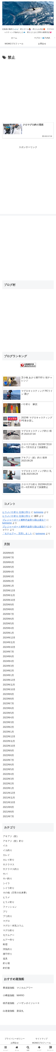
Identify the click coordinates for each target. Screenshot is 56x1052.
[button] (50, 619)
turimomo (38, 512)
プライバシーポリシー (15, 1039)
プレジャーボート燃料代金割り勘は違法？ (24, 520)
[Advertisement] (28, 90)
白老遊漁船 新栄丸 (13, 1011)
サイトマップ (41, 1039)
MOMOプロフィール (41, 1043)
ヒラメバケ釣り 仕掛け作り (16, 512)
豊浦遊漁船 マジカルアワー (18, 988)
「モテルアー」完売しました (17, 533)
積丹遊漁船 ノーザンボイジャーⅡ (21, 1003)
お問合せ (15, 1043)
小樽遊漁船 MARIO (13, 995)
